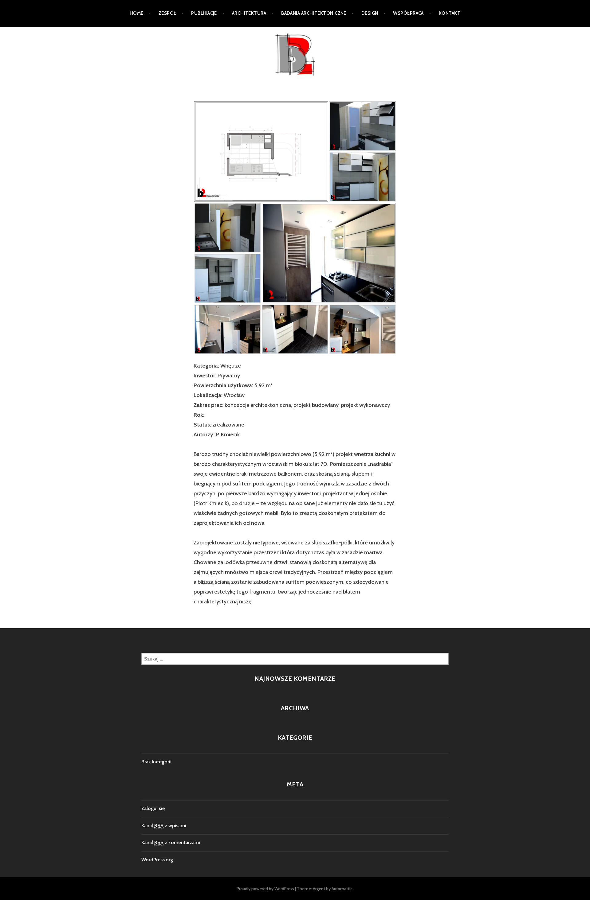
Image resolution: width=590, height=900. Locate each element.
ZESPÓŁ (167, 13)
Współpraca (408, 13)
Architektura (249, 13)
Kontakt (449, 13)
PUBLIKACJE (204, 13)
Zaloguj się (153, 808)
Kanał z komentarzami (170, 842)
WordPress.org (157, 860)
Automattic (342, 888)
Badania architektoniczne (313, 13)
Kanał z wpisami (163, 825)
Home (137, 13)
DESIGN (369, 13)
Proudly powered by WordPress (265, 888)
